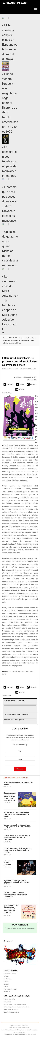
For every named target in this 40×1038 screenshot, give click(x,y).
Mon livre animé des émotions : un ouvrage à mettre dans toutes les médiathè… (11, 909)
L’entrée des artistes (10, 974)
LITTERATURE (12, 338)
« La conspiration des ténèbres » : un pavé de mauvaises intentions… (9, 161)
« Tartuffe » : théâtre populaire (8, 862)
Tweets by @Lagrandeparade (14, 719)
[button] (9, 384)
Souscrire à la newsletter (11, 1009)
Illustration (7, 992)
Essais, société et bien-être (26, 338)
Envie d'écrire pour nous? (11, 1012)
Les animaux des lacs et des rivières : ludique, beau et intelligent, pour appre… (18, 826)
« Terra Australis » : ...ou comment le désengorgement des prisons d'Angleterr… (17, 837)
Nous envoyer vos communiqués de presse (16, 1007)
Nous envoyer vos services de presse (15, 1004)
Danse (6, 981)
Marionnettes (8, 979)
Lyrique (6, 984)
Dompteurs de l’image (10, 989)
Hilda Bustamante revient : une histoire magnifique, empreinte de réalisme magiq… (17, 850)
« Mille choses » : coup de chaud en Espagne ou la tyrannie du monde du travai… (17, 814)
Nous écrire (7, 1002)
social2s (9, 392)
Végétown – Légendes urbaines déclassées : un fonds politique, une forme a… (16, 882)
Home (4, 338)
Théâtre (6, 976)
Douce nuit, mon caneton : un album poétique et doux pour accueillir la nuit (10, 796)
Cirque (6, 986)
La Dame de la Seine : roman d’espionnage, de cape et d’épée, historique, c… (15, 894)
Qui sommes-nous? (9, 999)
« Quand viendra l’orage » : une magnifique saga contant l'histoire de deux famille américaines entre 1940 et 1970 (10, 102)
